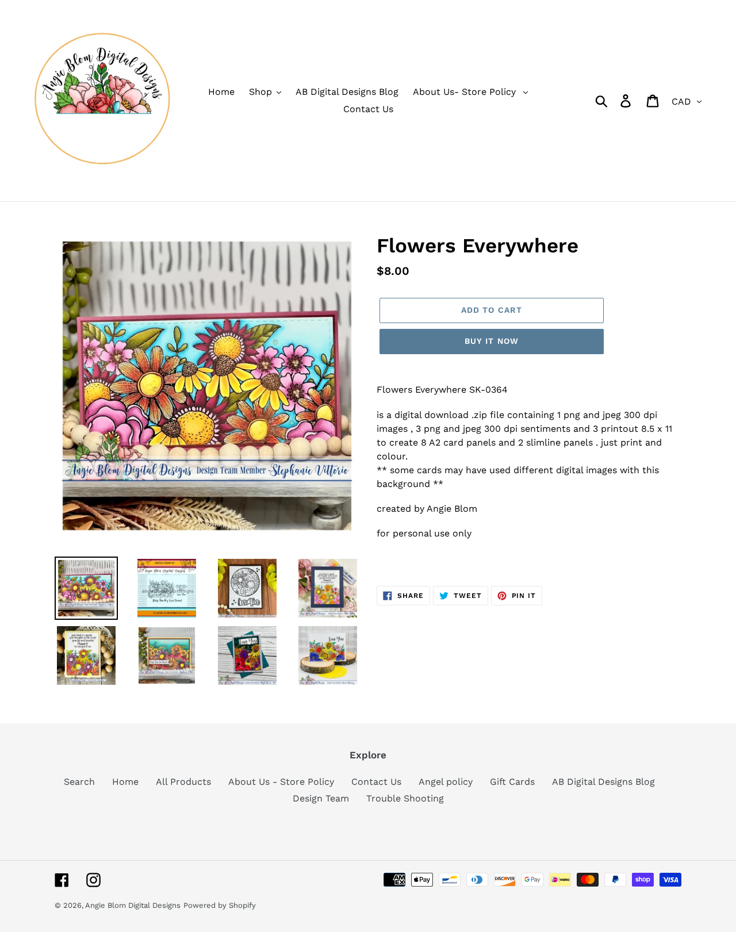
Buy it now (492, 341)
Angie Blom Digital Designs (133, 905)
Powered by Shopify (219, 905)
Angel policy (446, 781)
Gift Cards (512, 781)
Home (125, 781)
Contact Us (376, 781)
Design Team (321, 798)
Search (79, 781)
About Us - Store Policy (281, 781)
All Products (183, 781)
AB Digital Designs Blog (603, 781)
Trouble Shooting (405, 798)
